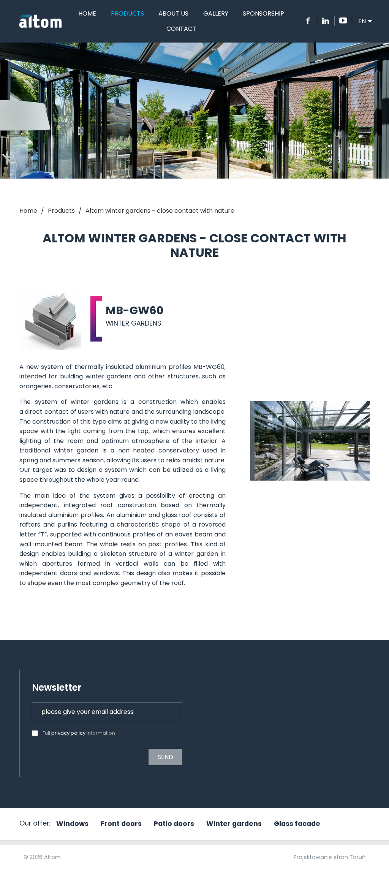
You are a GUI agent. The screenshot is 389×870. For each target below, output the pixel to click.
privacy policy (68, 733)
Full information (79, 733)
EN (366, 21)
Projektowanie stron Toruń (329, 857)
